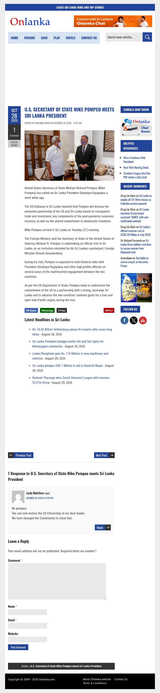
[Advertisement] (80, 75)
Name (12, 606)
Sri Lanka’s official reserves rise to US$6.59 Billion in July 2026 (136, 231)
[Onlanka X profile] (134, 318)
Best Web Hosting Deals (136, 167)
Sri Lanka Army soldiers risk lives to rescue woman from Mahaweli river (136, 246)
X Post (61, 310)
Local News (14, 144)
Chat (44, 37)
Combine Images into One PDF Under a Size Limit (137, 175)
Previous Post (23, 455)
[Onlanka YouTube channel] (143, 318)
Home (14, 37)
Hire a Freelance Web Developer (134, 159)
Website (13, 633)
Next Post (101, 455)
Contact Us (121, 679)
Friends (29, 37)
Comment (14, 135)
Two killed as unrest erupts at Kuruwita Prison (135, 262)
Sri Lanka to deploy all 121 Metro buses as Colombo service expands (136, 199)
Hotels (70, 37)
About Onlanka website (97, 679)
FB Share (31, 310)
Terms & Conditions (95, 683)
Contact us (89, 37)
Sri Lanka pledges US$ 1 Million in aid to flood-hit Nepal (67, 366)
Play (57, 37)
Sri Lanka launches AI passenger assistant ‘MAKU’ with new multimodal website (135, 215)
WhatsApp (47, 310)
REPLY (109, 310)
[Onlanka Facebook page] (124, 318)
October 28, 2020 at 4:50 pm (39, 498)
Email (12, 620)
